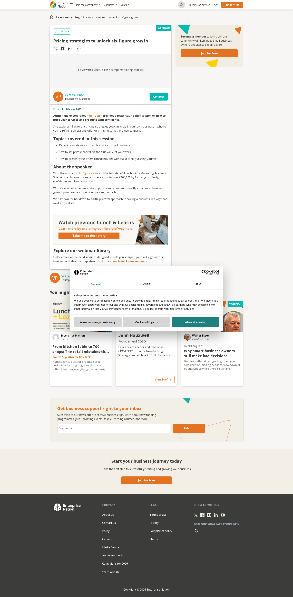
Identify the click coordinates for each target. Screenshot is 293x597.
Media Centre (110, 547)
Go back (65, 31)
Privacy (154, 523)
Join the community (86, 4)
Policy (106, 531)
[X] (196, 515)
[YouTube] (223, 515)
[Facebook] (202, 515)
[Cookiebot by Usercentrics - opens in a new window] (204, 272)
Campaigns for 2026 (115, 563)
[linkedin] (69, 48)
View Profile (163, 379)
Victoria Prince (74, 95)
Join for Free (209, 53)
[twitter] (55, 48)
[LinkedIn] (216, 515)
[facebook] (62, 48)
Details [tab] (146, 283)
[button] (55, 337)
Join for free (232, 4)
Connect (158, 96)
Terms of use (158, 515)
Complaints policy (161, 531)
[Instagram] (209, 515)
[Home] (52, 17)
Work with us (110, 572)
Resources (108, 4)
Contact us (109, 523)
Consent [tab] (96, 284)
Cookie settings (144, 322)
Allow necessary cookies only (98, 322)
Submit (189, 428)
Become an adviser (199, 4)
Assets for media (112, 555)
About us (108, 515)
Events (123, 4)
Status (154, 539)
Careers (107, 539)
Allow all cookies (195, 322)
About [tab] (197, 283)
